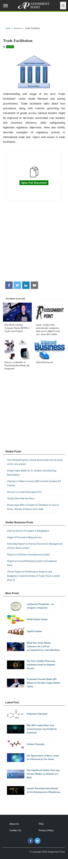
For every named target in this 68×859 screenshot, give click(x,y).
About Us (14, 823)
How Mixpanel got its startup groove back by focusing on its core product (34, 462)
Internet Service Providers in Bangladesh (28, 530)
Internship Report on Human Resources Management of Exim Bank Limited (34, 545)
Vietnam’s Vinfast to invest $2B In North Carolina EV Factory (34, 483)
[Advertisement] (34, 243)
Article (10, 47)
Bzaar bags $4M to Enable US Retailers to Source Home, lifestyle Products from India (33, 507)
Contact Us (15, 830)
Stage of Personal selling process (24, 537)
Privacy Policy (46, 830)
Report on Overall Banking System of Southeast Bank (32, 563)
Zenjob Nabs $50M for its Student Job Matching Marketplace (31, 472)
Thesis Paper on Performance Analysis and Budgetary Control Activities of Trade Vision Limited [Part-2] (33, 575)
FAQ (41, 823)
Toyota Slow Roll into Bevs (20, 498)
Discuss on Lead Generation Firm (24, 492)
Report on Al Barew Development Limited (28, 554)
